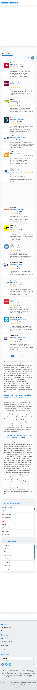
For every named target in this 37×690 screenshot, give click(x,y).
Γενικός (6, 548)
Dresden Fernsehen (16, 317)
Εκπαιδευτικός (8, 555)
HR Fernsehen (14, 81)
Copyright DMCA (6, 641)
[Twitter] (6, 664)
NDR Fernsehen (14, 168)
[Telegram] (10, 664)
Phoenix (12, 280)
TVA (11, 244)
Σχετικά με (4, 638)
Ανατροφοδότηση (6, 649)
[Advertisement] (18, 26)
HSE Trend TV (14, 207)
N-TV (11, 62)
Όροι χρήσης (5, 645)
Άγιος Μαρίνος (9, 507)
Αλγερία (7, 534)
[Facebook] (2, 664)
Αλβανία (7, 531)
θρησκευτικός (7, 562)
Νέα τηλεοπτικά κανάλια (9, 631)
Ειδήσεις (6, 552)
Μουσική (6, 569)
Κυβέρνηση (7, 565)
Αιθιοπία (7, 521)
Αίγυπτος (7, 517)
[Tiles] (29, 57)
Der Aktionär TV (15, 299)
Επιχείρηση (7, 558)
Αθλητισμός (7, 545)
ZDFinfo (12, 226)
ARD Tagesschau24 (16, 262)
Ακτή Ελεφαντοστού (10, 528)
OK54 (12, 152)
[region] (18, 521)
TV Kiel (12, 135)
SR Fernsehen (14, 335)
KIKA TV (12, 99)
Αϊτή (6, 524)
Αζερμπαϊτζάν (8, 514)
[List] (32, 57)
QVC (11, 117)
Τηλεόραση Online (6, 627)
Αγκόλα (7, 510)
